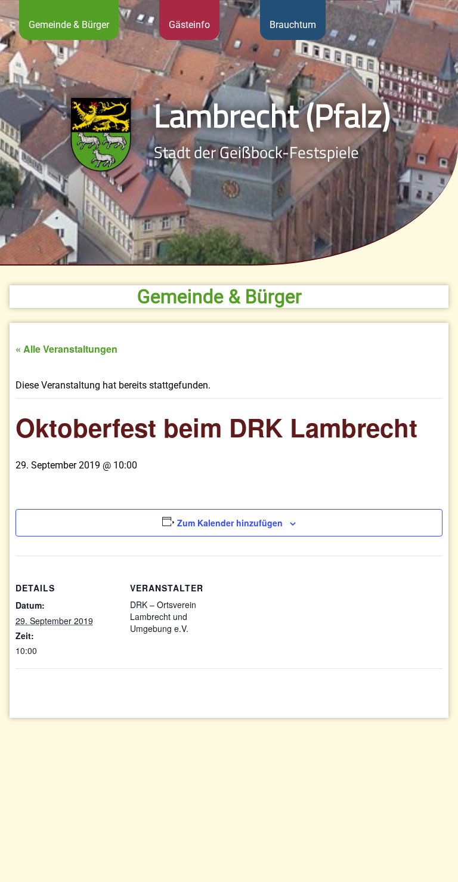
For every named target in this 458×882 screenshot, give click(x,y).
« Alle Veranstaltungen (66, 349)
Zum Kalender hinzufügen (230, 523)
